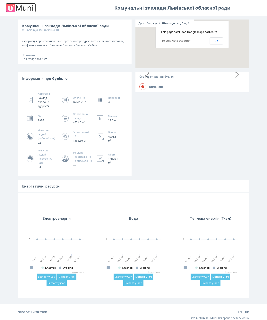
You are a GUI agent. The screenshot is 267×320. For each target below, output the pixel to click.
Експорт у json (56, 283)
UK (247, 312)
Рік (39, 116)
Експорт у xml (67, 276)
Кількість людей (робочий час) (46, 134)
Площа (112, 132)
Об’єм (111, 154)
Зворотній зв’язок (32, 312)
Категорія (44, 93)
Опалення (79, 98)
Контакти (29, 55)
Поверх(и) (114, 98)
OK (216, 41)
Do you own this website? (176, 41)
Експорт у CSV (46, 276)
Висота (112, 116)
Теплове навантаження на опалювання (82, 157)
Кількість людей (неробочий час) (45, 156)
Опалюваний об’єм (81, 134)
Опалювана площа (80, 116)
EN (240, 312)
